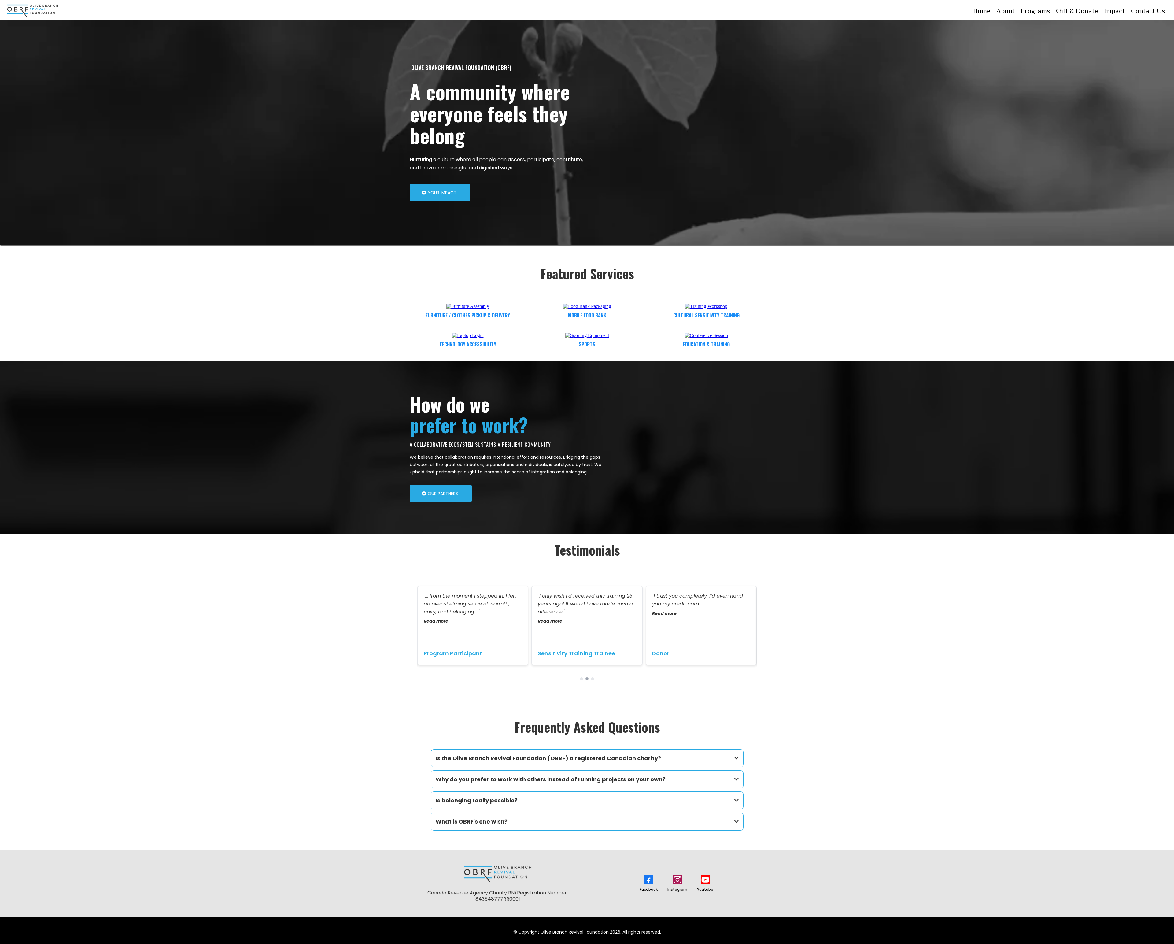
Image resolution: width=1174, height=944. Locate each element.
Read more (436, 621)
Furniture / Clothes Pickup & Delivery (468, 315)
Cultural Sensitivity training (706, 315)
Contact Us (1148, 11)
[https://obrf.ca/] (32, 10)
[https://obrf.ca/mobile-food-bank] (587, 306)
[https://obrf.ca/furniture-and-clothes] (467, 306)
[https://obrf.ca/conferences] (706, 335)
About (1005, 11)
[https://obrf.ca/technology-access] (468, 335)
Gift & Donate (1077, 11)
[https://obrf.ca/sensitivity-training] (706, 306)
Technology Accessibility (467, 344)
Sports (587, 344)
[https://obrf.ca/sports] (587, 335)
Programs (1035, 11)
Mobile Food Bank (587, 315)
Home (981, 11)
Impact (1114, 11)
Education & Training (706, 344)
